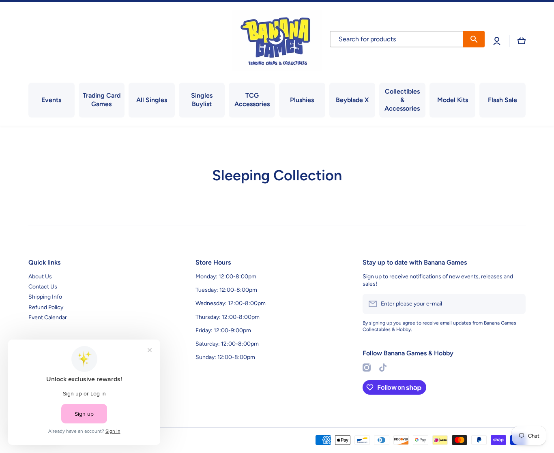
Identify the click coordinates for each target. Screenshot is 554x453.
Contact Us (42, 286)
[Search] (474, 39)
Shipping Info (45, 296)
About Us (40, 276)
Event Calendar (47, 317)
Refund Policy (45, 307)
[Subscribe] (515, 304)
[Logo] (277, 40)
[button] (521, 41)
